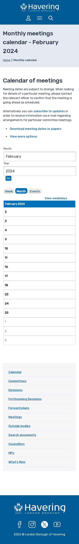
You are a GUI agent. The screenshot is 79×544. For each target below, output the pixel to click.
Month (21, 191)
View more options (23, 136)
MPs (11, 453)
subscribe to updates (49, 111)
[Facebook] (20, 524)
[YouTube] (57, 524)
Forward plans (18, 408)
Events (35, 191)
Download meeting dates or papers (35, 129)
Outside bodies (19, 426)
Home (6, 60)
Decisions (15, 390)
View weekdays (56, 198)
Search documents (22, 435)
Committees (17, 381)
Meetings (15, 417)
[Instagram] (32, 524)
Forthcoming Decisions (25, 399)
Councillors (16, 444)
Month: (8, 148)
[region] (40, 275)
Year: (7, 163)
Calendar (15, 372)
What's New (16, 462)
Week (9, 191)
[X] (45, 524)
